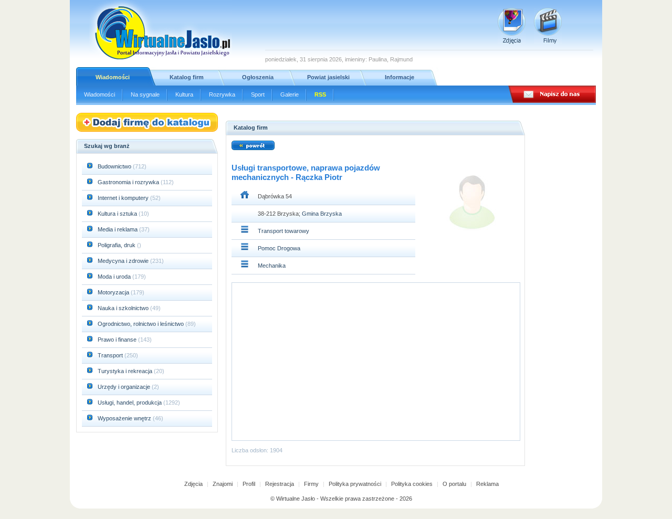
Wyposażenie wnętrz (125, 418)
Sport (258, 94)
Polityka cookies (412, 484)
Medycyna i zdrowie (124, 261)
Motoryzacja (114, 292)
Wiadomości (113, 77)
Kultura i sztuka (118, 213)
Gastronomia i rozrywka (129, 182)
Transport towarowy (283, 231)
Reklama (487, 484)
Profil (249, 484)
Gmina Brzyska (322, 213)
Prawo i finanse (118, 339)
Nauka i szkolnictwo (124, 308)
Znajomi (223, 484)
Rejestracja (279, 484)
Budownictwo (115, 166)
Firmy (311, 484)
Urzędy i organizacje (125, 387)
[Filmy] (548, 26)
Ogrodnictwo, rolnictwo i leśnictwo (141, 324)
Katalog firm (187, 77)
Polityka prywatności (355, 484)
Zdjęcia (193, 484)
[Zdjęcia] (512, 26)
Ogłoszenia (258, 77)
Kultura (184, 94)
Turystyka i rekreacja (126, 371)
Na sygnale (145, 94)
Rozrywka (222, 94)
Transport (111, 355)
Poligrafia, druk (116, 245)
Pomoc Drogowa (279, 248)
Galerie (289, 94)
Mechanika (272, 265)
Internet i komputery (124, 198)
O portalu (454, 484)
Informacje (399, 77)
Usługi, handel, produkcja (130, 402)
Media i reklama (118, 229)
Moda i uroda (115, 276)
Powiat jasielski (328, 77)
